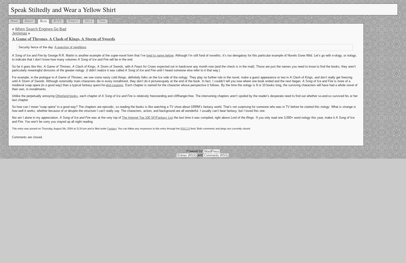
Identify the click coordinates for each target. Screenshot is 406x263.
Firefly (73, 21)
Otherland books (66, 96)
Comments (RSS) (216, 155)
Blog (43, 21)
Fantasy (112, 128)
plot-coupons (114, 85)
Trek (102, 21)
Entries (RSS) (186, 155)
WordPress (211, 151)
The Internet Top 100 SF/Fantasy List (147, 117)
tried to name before (160, 55)
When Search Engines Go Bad (40, 29)
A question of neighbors (70, 47)
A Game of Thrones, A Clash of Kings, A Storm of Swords (63, 39)
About (29, 21)
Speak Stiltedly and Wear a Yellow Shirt (63, 9)
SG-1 (88, 21)
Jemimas (19, 33)
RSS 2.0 (185, 128)
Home (14, 21)
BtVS (58, 21)
